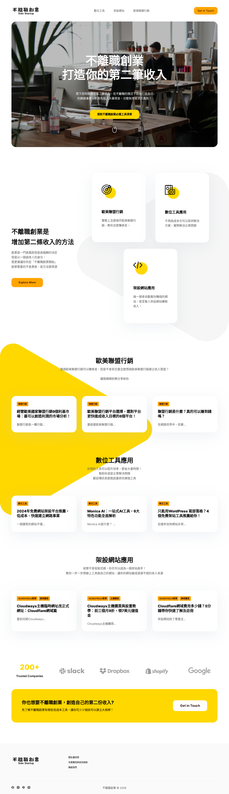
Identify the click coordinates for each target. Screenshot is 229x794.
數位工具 (99, 10)
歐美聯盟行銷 (141, 10)
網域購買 (44, 598)
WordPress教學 (27, 598)
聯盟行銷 (22, 404)
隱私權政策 (73, 757)
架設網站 (119, 10)
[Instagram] (18, 787)
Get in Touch (206, 10)
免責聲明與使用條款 (78, 762)
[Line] (23, 787)
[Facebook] (12, 787)
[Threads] (29, 787)
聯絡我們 (72, 767)
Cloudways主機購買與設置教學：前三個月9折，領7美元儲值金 (112, 611)
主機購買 (114, 598)
